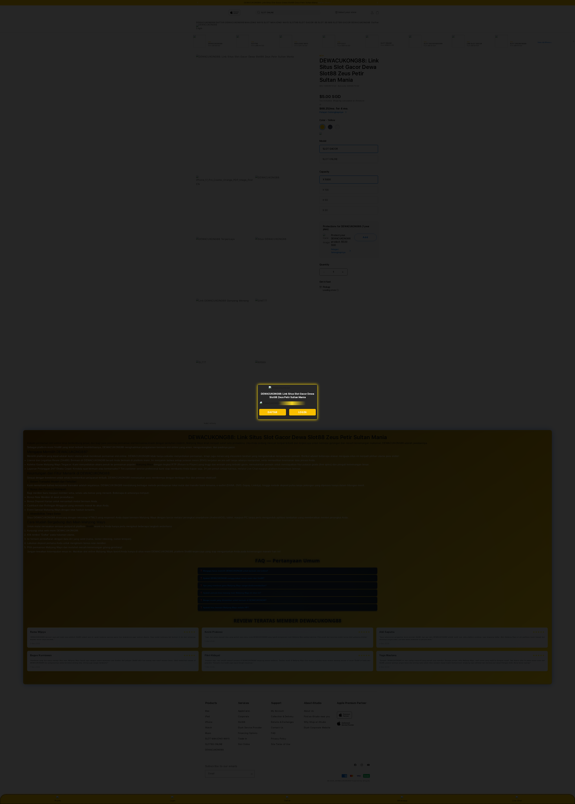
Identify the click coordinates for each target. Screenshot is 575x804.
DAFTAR (272, 412)
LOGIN (302, 412)
